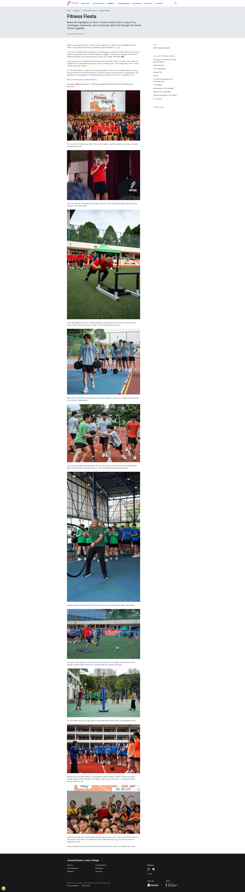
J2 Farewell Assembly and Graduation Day (162, 80)
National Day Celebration (162, 92)
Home (69, 10)
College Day (157, 72)
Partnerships (99, 868)
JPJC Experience (72, 868)
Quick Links (98, 871)
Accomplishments (100, 865)
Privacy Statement (72, 885)
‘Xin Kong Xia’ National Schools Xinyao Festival (164, 61)
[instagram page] (148, 869)
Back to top (159, 107)
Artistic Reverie (158, 65)
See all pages (157, 99)
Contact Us (159, 3)
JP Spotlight (157, 85)
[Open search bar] (175, 3)
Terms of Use (85, 885)
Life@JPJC (76, 10)
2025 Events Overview (90, 10)
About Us (70, 865)
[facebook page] (153, 869)
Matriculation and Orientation (163, 88)
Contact (149, 873)
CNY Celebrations (159, 69)
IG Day (155, 76)
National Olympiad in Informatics (165, 95)
